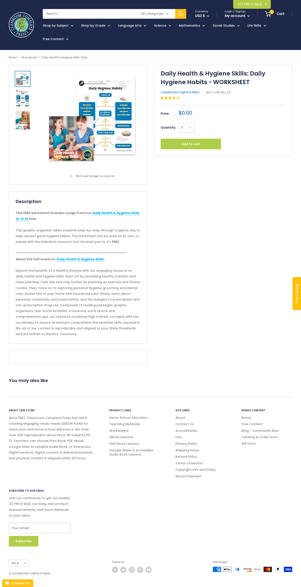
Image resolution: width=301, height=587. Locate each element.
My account (235, 15)
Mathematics (189, 25)
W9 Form (249, 443)
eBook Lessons (121, 437)
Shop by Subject (56, 25)
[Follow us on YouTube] (148, 570)
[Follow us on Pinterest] (140, 570)
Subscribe (23, 541)
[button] (170, 98)
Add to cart (191, 144)
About (180, 417)
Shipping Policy (187, 450)
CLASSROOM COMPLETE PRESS (180, 92)
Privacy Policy (186, 443)
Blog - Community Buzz (260, 430)
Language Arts (129, 25)
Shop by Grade (93, 25)
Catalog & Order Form (260, 437)
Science (160, 25)
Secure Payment (188, 476)
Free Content (53, 39)
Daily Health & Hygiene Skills (80, 259)
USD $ (15, 563)
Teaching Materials (124, 424)
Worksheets (118, 430)
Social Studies (224, 25)
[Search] (180, 14)
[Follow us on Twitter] (123, 570)
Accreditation (186, 430)
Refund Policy (186, 456)
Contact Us (184, 424)
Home (13, 57)
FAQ (178, 437)
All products (29, 57)
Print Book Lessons (124, 443)
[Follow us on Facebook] (115, 570)
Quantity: (168, 127)
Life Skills (254, 25)
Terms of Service (188, 463)
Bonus (246, 417)
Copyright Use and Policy (195, 469)
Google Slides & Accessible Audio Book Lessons (131, 452)
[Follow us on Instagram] (132, 570)
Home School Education (128, 417)
